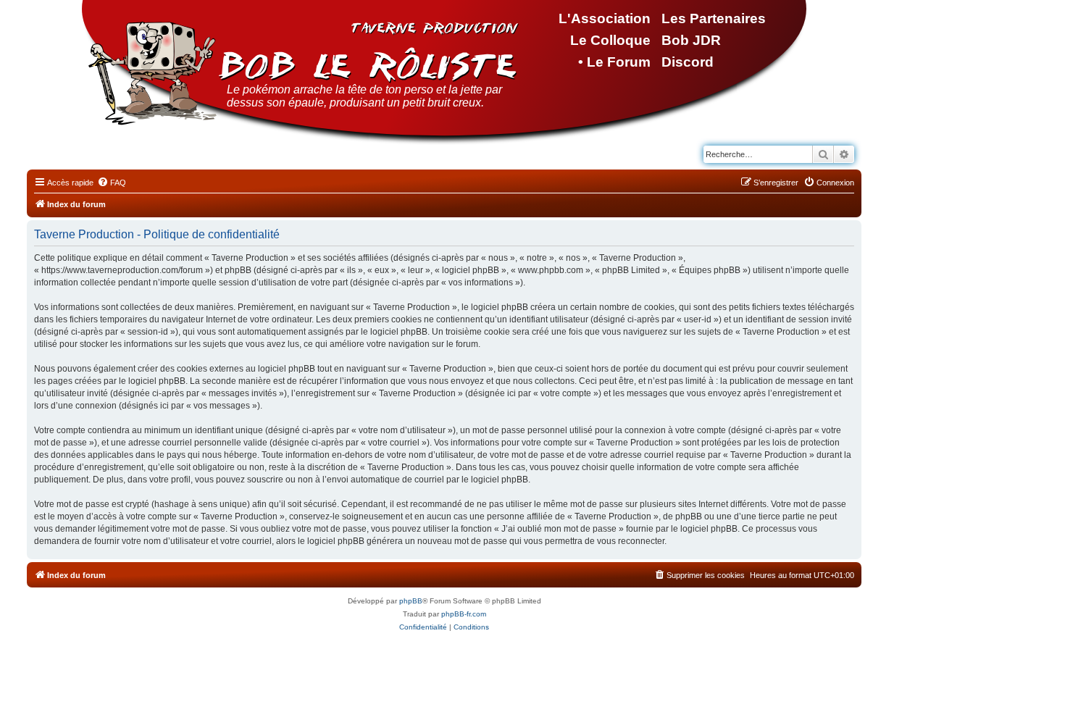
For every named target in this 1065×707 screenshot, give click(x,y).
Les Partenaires (713, 18)
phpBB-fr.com (463, 614)
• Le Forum (614, 62)
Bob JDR (691, 40)
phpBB (410, 601)
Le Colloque (610, 40)
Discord (687, 62)
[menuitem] (111, 182)
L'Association (605, 18)
